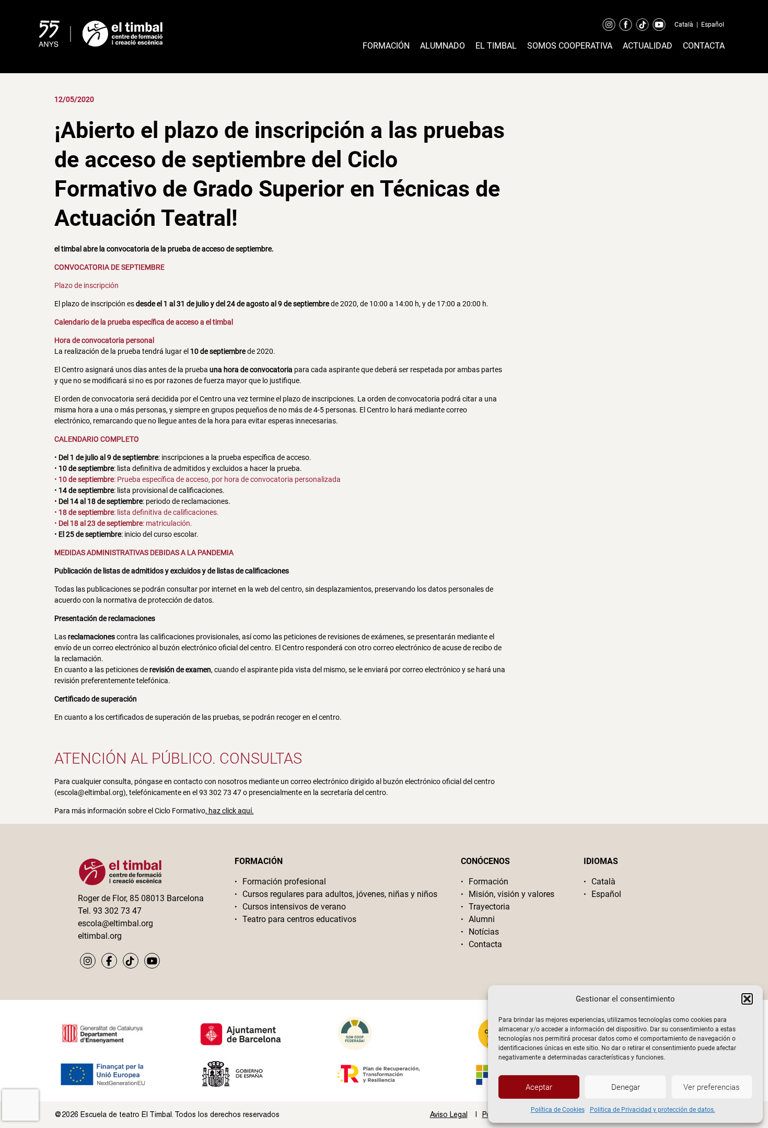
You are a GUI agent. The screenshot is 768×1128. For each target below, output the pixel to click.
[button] (747, 999)
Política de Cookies (558, 1109)
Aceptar (539, 1087)
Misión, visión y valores (511, 894)
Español (712, 24)
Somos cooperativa (569, 46)
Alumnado (442, 46)
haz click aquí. (230, 811)
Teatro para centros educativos (299, 919)
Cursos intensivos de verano (294, 907)
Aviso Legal (449, 1114)
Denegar (625, 1087)
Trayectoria (489, 907)
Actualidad (647, 46)
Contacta (704, 46)
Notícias (484, 932)
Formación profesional (284, 882)
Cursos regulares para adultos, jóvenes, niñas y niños (339, 894)
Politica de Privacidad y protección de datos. (652, 1109)
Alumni (482, 919)
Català (683, 24)
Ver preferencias (711, 1087)
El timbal (496, 46)
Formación (386, 46)
